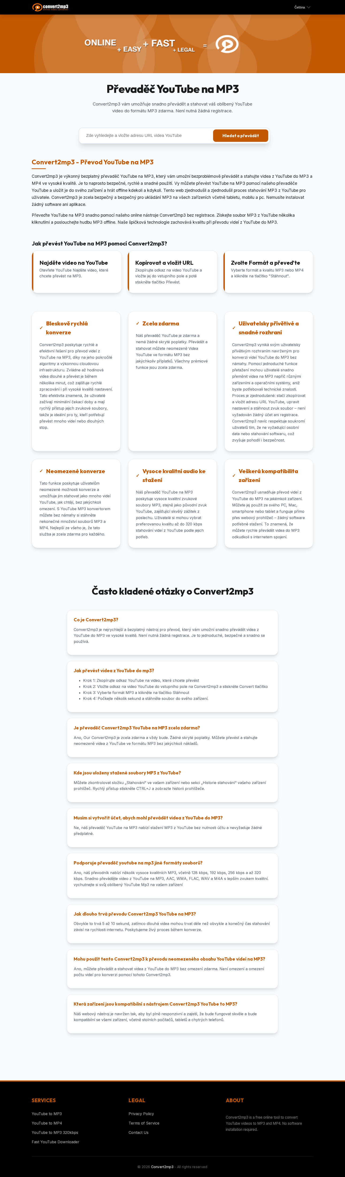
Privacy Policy (141, 1113)
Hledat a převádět (240, 135)
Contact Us (139, 1132)
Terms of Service (144, 1123)
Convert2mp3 (162, 1167)
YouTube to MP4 (47, 1123)
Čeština (300, 7)
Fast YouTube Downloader (55, 1141)
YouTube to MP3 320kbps (55, 1132)
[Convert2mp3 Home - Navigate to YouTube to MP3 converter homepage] (53, 7)
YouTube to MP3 (47, 1113)
